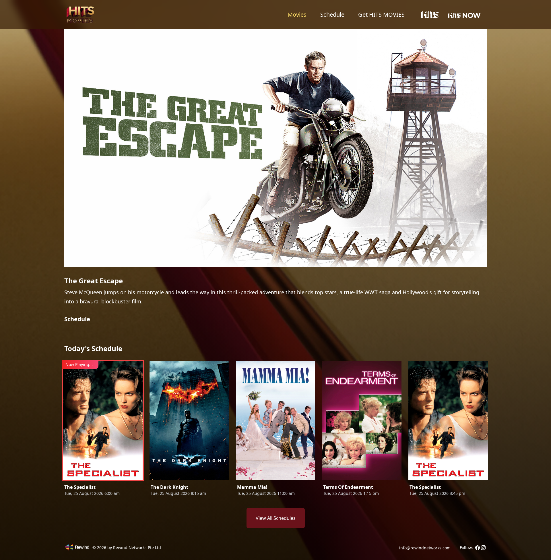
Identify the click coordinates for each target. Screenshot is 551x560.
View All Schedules (276, 518)
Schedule (332, 14)
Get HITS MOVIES (381, 14)
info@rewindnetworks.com (425, 548)
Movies (297, 14)
